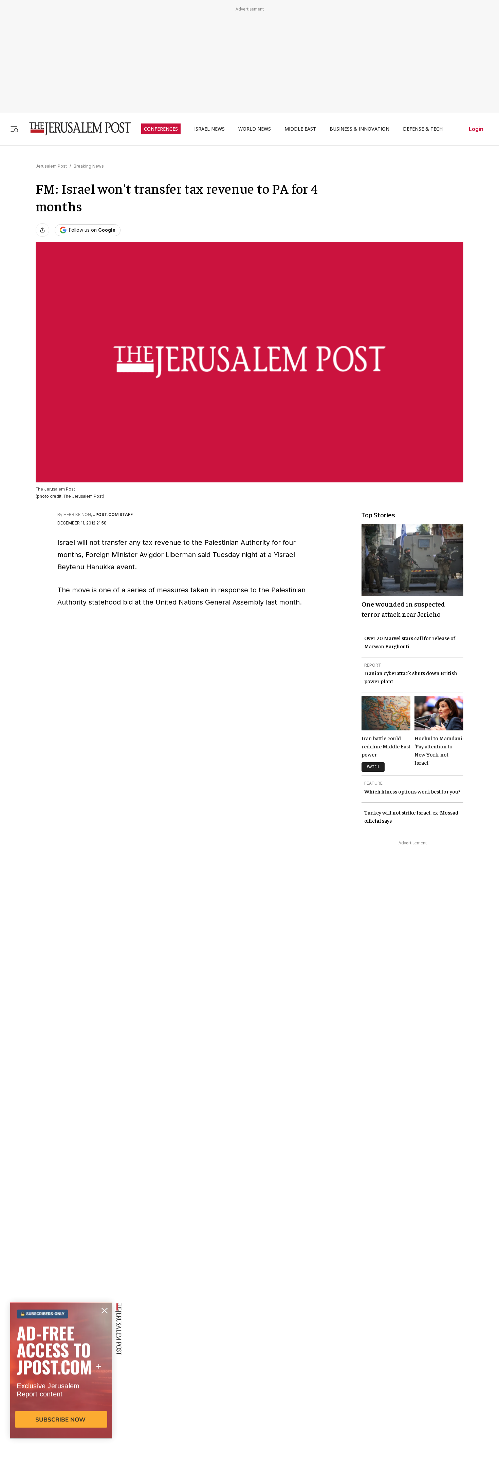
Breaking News (89, 166)
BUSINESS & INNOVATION (359, 129)
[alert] (61, 1395)
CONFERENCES (161, 129)
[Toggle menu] (14, 128)
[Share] (42, 230)
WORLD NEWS (254, 129)
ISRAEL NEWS (209, 129)
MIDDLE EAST (300, 129)
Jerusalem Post (51, 166)
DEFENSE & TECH (423, 129)
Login (476, 129)
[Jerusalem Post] (75, 128)
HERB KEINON (77, 514)
